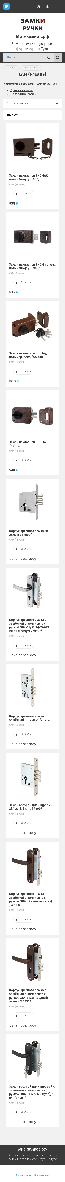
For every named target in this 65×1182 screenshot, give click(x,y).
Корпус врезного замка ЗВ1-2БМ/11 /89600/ (30, 533)
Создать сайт (23, 1175)
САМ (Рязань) (17, 184)
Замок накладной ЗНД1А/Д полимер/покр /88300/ (29, 355)
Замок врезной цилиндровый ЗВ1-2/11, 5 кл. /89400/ (30, 807)
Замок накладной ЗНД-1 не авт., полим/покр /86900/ (32, 266)
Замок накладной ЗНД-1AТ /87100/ (28, 444)
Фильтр (13, 115)
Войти (38, 6)
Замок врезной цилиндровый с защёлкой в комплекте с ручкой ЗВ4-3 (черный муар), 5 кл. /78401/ (32, 1092)
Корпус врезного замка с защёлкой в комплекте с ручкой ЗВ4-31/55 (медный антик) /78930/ (28, 995)
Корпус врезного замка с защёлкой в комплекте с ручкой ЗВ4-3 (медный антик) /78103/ (30, 899)
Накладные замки (23, 94)
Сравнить (26, 193)
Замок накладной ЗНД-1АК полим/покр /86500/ (28, 177)
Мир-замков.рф (32, 36)
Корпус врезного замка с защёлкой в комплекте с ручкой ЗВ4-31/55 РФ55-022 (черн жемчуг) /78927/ (29, 625)
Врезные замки (21, 90)
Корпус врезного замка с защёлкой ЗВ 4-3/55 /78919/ (30, 718)
